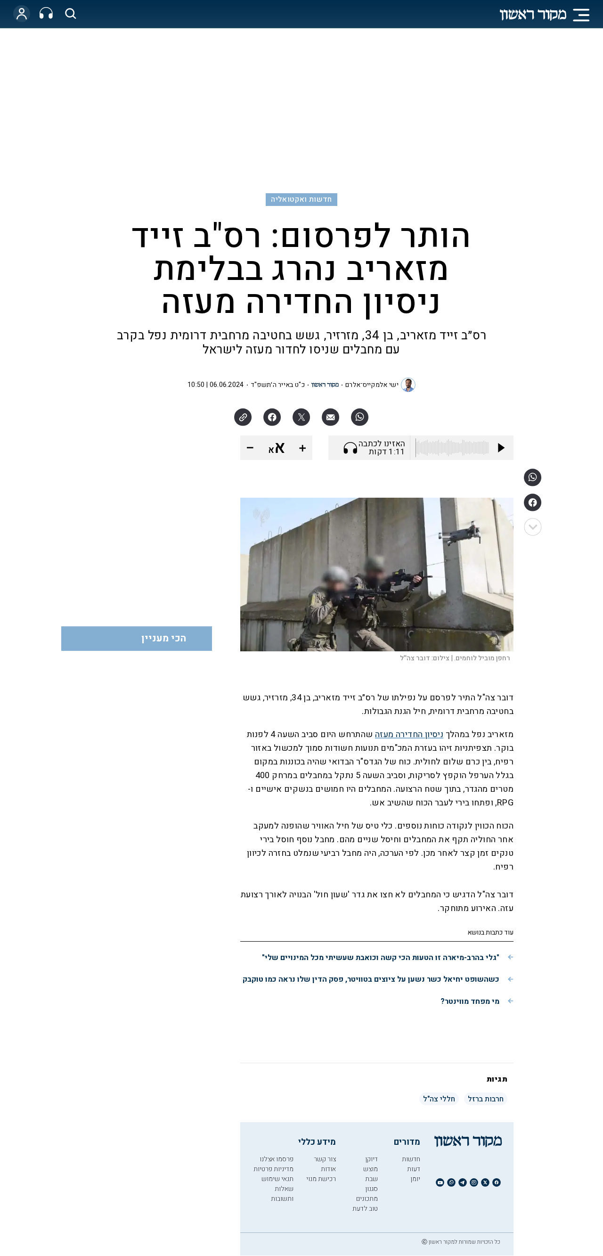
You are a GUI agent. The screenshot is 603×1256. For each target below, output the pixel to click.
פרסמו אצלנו (276, 1159)
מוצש (370, 1169)
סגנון (371, 1189)
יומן (415, 1179)
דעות (413, 1169)
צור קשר (325, 1159)
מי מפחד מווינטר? (469, 1001)
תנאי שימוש (277, 1179)
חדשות (411, 1159)
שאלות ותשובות (282, 1194)
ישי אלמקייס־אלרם (372, 385)
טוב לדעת (365, 1209)
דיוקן (371, 1159)
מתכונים (367, 1199)
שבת (371, 1179)
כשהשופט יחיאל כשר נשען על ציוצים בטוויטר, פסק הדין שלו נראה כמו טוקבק (371, 979)
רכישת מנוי (321, 1179)
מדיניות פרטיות (273, 1169)
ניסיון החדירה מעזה (409, 734)
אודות (328, 1169)
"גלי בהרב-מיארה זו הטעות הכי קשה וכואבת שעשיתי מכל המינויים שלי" (380, 957)
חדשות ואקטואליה (301, 199)
